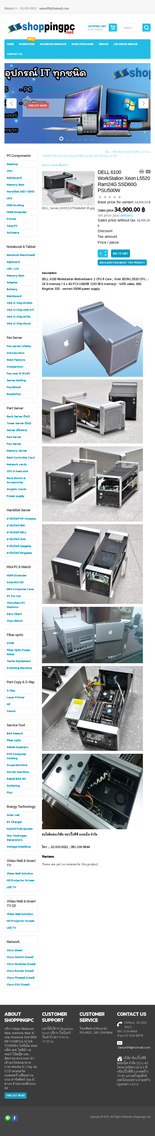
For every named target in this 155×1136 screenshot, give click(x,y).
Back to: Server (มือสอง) (54, 165)
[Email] (148, 171)
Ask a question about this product (122, 262)
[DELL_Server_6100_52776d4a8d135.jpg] (68, 188)
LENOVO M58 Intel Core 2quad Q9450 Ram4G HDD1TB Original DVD (79, 155)
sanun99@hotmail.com (54, 8)
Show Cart (113, 28)
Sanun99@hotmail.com (134, 1047)
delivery (126, 215)
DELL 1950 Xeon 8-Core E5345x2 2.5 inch (128, 151)
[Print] (141, 171)
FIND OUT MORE (15, 1095)
